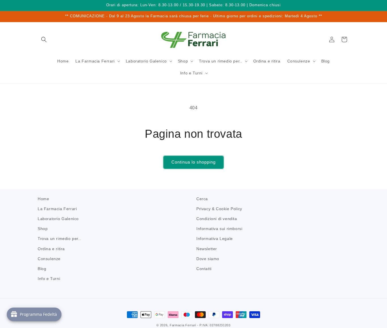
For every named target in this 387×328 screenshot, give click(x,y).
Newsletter (206, 248)
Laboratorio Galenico (58, 218)
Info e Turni (49, 278)
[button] (44, 39)
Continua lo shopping (193, 162)
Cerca (202, 199)
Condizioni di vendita (216, 218)
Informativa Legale (214, 239)
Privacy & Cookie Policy (219, 208)
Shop (43, 228)
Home (43, 199)
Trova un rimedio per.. (59, 239)
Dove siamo (207, 258)
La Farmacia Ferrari (57, 208)
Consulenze (49, 258)
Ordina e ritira (51, 248)
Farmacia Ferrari (183, 325)
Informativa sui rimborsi (219, 228)
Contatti (204, 268)
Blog (42, 268)
